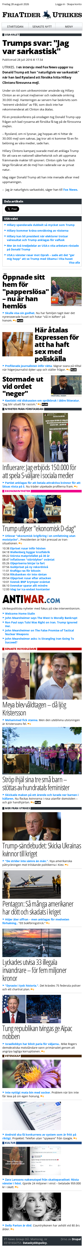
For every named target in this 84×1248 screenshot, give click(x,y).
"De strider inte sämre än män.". (27, 861)
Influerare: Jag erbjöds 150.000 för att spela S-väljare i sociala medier (39, 471)
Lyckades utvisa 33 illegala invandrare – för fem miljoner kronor (34, 970)
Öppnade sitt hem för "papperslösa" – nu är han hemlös (25, 291)
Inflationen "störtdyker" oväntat (32, 559)
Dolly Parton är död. (18, 1225)
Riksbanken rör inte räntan (28, 574)
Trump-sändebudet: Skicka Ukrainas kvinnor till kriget (41, 849)
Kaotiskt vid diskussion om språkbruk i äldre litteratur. (42, 400)
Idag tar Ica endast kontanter (30, 589)
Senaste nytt (42, 26)
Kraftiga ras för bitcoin (25, 571)
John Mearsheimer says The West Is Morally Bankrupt (41, 618)
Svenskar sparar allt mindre (28, 585)
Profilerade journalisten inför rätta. (29, 366)
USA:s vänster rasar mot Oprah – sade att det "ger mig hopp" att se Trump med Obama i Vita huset (40, 257)
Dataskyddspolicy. (35, 1243)
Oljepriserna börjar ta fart (27, 563)
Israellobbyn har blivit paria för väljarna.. (32, 1044)
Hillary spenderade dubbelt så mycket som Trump (41, 225)
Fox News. (70, 189)
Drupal (76, 1239)
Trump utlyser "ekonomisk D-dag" (39, 528)
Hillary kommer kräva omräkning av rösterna (37, 230)
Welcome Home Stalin (20, 613)
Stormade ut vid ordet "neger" (22, 386)
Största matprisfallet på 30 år (30, 556)
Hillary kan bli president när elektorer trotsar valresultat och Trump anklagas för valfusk (37, 238)
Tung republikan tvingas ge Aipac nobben (37, 1032)
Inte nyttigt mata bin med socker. (28, 1092)
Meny (69, 26)
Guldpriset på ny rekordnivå (29, 567)
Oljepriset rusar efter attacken (30, 578)
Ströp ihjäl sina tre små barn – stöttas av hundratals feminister (35, 783)
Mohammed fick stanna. (21, 720)
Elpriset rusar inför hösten (28, 548)
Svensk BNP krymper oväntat (30, 582)
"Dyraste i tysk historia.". (22, 985)
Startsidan (15, 26)
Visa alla (74, 262)
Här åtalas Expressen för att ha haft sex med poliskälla (57, 344)
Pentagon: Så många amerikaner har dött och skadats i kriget (37, 907)
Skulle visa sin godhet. (20, 313)
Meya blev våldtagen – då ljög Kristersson (34, 708)
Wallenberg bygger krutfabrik (30, 552)
